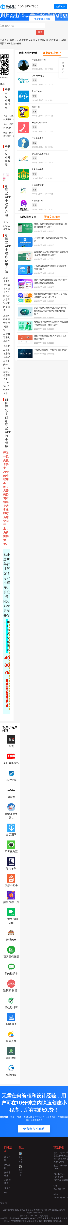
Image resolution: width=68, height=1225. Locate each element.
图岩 (11, 746)
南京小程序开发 (23, 1218)
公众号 (7, 1188)
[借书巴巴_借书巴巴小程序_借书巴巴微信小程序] (11, 932)
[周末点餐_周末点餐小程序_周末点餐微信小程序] (11, 1034)
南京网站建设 (62, 1218)
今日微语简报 (11, 763)
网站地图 (44, 1215)
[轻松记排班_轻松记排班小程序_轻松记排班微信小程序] (11, 1000)
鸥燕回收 (11, 1074)
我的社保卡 (11, 973)
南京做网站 (27, 1221)
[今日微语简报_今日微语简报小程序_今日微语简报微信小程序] (11, 756)
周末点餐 (11, 1041)
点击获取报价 (7, 692)
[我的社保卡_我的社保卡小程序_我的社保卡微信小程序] (11, 966)
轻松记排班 (11, 1007)
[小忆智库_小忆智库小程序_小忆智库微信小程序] (11, 773)
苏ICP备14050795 (28, 1215)
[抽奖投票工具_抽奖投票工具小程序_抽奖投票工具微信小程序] (11, 895)
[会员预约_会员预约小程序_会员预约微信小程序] (11, 827)
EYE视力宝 (11, 851)
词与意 (11, 797)
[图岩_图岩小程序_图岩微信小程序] (11, 739)
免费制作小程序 (34, 1129)
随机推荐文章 (28, 216)
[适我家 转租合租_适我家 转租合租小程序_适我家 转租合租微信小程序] (11, 983)
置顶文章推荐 (52, 216)
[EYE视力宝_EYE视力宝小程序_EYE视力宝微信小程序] (11, 844)
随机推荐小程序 (28, 52)
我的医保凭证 (11, 956)
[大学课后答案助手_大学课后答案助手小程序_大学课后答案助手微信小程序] (11, 806)
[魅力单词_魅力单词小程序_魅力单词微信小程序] (11, 861)
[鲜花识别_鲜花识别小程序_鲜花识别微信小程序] (11, 1051)
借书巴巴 (11, 939)
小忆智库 (11, 780)
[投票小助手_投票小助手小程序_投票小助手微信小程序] (11, 878)
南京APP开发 (10, 1221)
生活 (11, 116)
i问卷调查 (11, 1024)
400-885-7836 (27, 6)
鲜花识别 (11, 1058)
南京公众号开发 (37, 1218)
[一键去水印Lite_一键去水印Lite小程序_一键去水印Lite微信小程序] (11, 912)
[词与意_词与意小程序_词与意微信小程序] (11, 790)
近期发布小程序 (52, 52)
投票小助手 (11, 885)
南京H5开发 (50, 1218)
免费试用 (60, 6)
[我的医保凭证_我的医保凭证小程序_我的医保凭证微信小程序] (11, 949)
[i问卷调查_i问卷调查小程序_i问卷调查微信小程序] (11, 1017)
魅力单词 (11, 868)
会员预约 (11, 834)
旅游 (34, 64)
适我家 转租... (11, 990)
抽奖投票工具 (11, 902)
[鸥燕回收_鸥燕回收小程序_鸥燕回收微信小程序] (11, 1067)
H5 (5, 1192)
